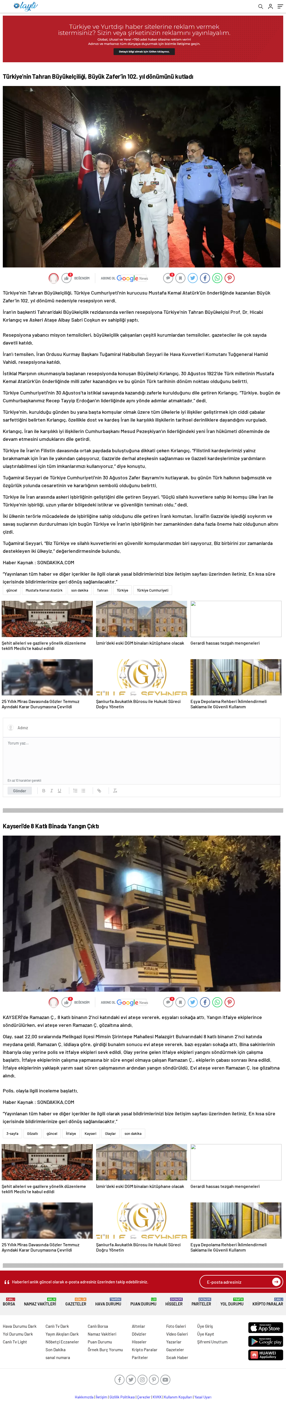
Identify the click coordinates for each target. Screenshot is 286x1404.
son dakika (79, 590)
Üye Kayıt (205, 1333)
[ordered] (75, 790)
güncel (11, 590)
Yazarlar (174, 1341)
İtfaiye (71, 1133)
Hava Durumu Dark (20, 1326)
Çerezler (144, 1397)
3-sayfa (12, 1133)
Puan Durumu (143, 1302)
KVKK (157, 1397)
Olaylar (110, 1133)
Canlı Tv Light (15, 1341)
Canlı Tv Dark (57, 1326)
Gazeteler (75, 1302)
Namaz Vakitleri (40, 1302)
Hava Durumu (108, 1302)
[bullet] (83, 790)
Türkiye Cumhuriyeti (152, 590)
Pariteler (201, 1302)
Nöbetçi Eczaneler (62, 1341)
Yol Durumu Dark (18, 1333)
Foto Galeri (176, 1326)
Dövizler (139, 1333)
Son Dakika (56, 1349)
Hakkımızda (84, 1397)
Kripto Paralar (267, 1302)
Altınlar (138, 1326)
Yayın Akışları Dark (62, 1333)
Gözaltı (32, 1133)
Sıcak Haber (177, 1357)
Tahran (102, 590)
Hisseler (174, 1302)
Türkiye (122, 590)
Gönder (19, 790)
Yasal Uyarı (202, 1397)
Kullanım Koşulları (178, 1397)
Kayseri (90, 1133)
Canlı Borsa (98, 1326)
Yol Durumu (232, 1302)
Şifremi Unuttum (212, 1341)
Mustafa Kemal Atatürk (44, 590)
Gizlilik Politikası (122, 1397)
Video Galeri (177, 1333)
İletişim (101, 1397)
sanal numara (58, 1357)
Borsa (9, 1302)
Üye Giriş (205, 1326)
